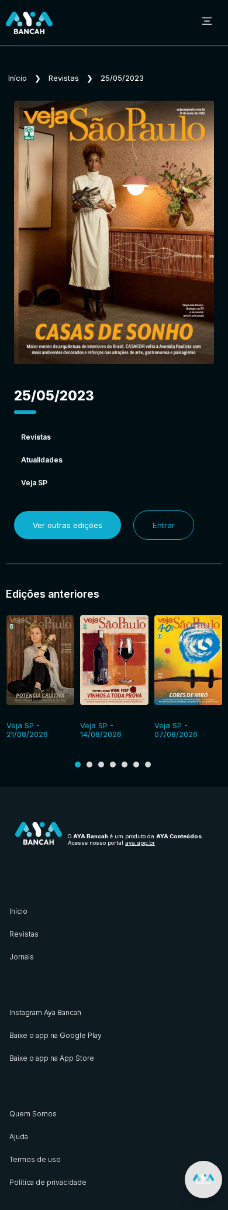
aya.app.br (140, 842)
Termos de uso (35, 1159)
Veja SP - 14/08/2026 (101, 730)
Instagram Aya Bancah (45, 1012)
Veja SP (34, 482)
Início (17, 78)
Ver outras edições (67, 525)
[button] (78, 764)
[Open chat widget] (203, 1179)
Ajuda (18, 1136)
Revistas (64, 78)
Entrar (164, 525)
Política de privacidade (48, 1182)
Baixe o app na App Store (51, 1058)
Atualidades (42, 459)
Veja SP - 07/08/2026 (176, 730)
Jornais (21, 956)
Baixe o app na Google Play (55, 1035)
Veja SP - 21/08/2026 (27, 730)
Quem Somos (33, 1113)
